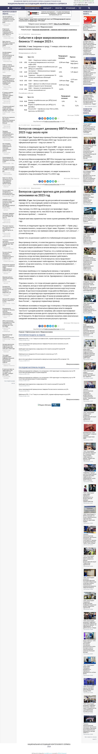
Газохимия (6, 25)
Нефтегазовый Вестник (51, 121)
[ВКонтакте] (42, 118)
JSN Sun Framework (62, 753)
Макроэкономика (47, 27)
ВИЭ (12, 196)
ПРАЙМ (76, 115)
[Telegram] (53, 118)
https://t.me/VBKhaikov (62, 24)
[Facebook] (39, 118)
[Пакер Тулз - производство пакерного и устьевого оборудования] (49, 13)
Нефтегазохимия (7, 174)
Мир (12, 163)
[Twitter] (50, 118)
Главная (21, 27)
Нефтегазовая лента (32, 27)
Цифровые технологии (8, 365)
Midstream (6, 186)
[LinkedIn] (48, 118)
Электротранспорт (7, 140)
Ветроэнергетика (7, 61)
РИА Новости (75, 178)
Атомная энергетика (8, 38)
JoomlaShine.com (48, 753)
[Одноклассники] (45, 118)
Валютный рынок (7, 49)
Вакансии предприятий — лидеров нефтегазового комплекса (54, 30)
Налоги (5, 317)
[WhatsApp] (56, 118)
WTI (86, 3)
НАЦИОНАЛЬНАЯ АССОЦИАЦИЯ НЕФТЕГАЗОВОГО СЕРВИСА (49, 744)
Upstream (5, 210)
